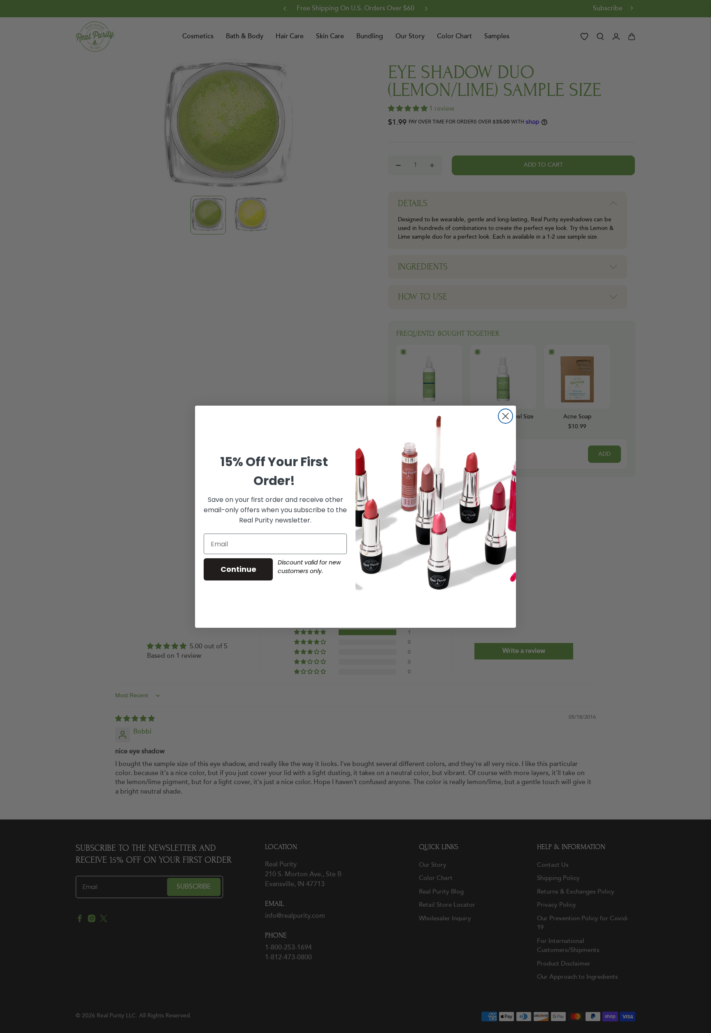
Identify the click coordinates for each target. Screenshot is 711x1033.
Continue (238, 569)
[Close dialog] (505, 416)
